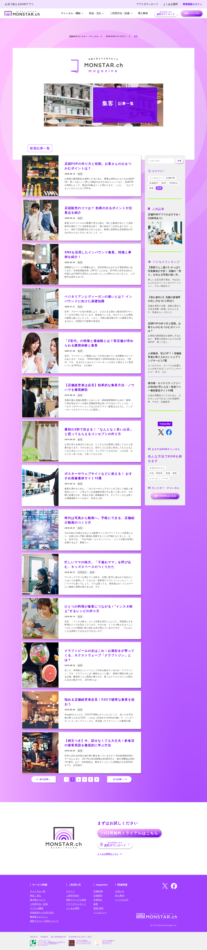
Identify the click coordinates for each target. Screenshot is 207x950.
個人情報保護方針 (58, 937)
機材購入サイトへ (39, 917)
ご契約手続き (72, 895)
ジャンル (153, 478)
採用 (163, 183)
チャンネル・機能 (70, 13)
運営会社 (34, 937)
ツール (164, 478)
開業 (151, 188)
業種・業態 (171, 473)
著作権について (37, 900)
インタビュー (155, 178)
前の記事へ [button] (45, 779)
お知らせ (119, 891)
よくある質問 (170, 4)
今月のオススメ (157, 468)
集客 (159, 188)
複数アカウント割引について (44, 921)
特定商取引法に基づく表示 (80, 937)
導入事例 (143, 13)
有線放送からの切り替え (42, 912)
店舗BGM (170, 178)
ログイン (70, 891)
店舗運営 (153, 183)
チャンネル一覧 (37, 891)
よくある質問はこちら (108, 854)
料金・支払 (95, 13)
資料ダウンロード (166, 13)
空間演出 (173, 183)
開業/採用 (98, 908)
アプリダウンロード (147, 4)
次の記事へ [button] (118, 779)
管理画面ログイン (192, 4)
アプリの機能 (36, 908)
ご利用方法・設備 (119, 13)
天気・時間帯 (155, 473)
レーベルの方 (121, 900)
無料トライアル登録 (76, 900)
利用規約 (44, 937)
